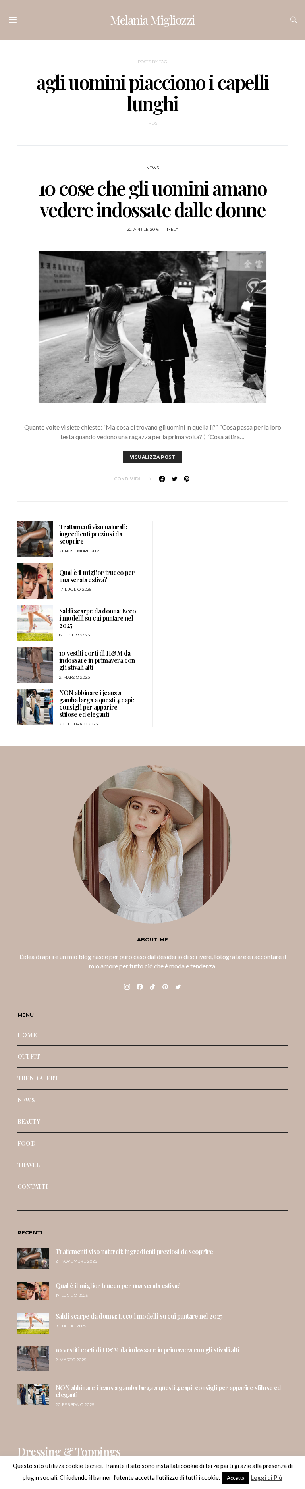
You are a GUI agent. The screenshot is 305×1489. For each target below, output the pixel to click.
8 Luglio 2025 (74, 635)
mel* (172, 229)
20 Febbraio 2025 (78, 724)
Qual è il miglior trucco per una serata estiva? (97, 576)
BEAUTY (28, 1121)
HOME (27, 1035)
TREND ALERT (37, 1078)
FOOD (26, 1143)
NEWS (152, 167)
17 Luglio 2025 (75, 589)
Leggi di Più (266, 1477)
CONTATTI (32, 1186)
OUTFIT (28, 1056)
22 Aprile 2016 (143, 229)
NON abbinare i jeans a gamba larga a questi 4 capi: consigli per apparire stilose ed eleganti (96, 703)
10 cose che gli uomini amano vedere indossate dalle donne (153, 198)
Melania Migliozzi (152, 20)
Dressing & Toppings (68, 1451)
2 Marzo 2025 (74, 677)
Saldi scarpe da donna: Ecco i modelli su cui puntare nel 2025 (97, 618)
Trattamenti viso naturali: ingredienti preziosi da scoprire (93, 534)
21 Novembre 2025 (79, 551)
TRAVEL (28, 1165)
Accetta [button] (236, 1478)
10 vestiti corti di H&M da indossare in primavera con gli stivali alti (97, 660)
